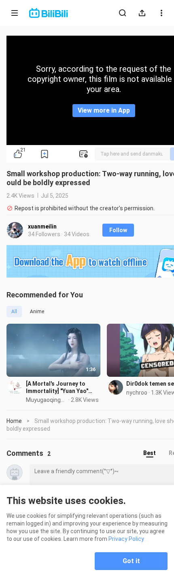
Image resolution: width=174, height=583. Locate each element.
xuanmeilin (42, 226)
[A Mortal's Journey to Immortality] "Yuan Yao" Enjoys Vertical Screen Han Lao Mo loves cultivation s (62, 387)
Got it (131, 561)
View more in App (104, 110)
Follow (118, 230)
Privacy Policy (126, 539)
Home (14, 421)
